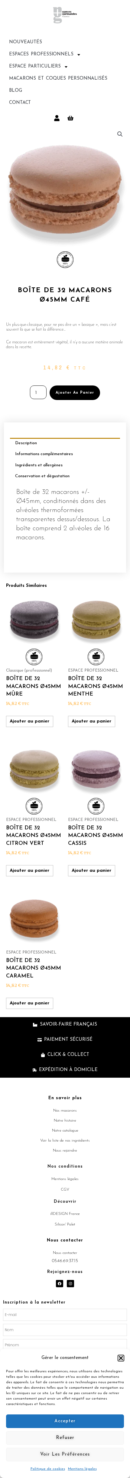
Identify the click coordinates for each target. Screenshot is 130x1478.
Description (26, 443)
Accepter (65, 1421)
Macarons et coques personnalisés (58, 78)
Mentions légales (82, 1469)
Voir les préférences (65, 1454)
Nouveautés (25, 42)
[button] (121, 1358)
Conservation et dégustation (42, 476)
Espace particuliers (35, 66)
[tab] (65, 443)
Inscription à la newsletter (34, 1302)
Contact (20, 103)
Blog (15, 90)
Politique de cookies (48, 1469)
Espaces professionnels (41, 54)
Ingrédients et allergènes (39, 465)
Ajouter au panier (75, 393)
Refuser (65, 1438)
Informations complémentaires (44, 454)
